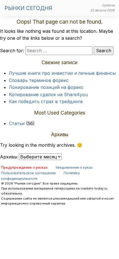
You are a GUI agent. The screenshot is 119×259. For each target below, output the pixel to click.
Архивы (8, 157)
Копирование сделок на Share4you (48, 94)
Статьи (17, 123)
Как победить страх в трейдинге (46, 101)
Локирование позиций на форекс (46, 87)
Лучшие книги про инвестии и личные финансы (62, 73)
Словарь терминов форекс (39, 80)
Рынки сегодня (28, 8)
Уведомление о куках (74, 167)
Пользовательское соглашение (28, 173)
